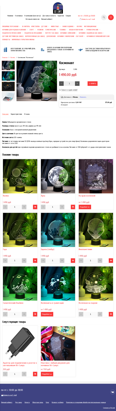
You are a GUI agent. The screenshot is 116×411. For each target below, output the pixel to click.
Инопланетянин (85, 249)
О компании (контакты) (32, 16)
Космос (13, 57)
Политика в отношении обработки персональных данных (86, 402)
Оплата (27, 402)
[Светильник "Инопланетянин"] (96, 230)
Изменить (83, 97)
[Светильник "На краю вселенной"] (96, 176)
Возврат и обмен (57, 402)
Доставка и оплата (49, 16)
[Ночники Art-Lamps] (58, 13)
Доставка (18, 402)
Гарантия (61, 16)
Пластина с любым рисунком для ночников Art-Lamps (55, 364)
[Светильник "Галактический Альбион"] (20, 283)
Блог (47, 402)
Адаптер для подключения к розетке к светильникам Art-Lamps (20, 364)
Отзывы (27, 114)
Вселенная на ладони (88, 303)
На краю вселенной (87, 196)
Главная (4, 57)
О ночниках (19, 16)
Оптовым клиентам (32, 19)
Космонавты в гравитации (52, 303)
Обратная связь (37, 402)
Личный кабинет (47, 19)
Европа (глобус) (47, 249)
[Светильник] (37, 81)
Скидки (68, 16)
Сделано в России (109, 408)
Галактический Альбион (13, 303)
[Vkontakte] (112, 392)
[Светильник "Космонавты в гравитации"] (58, 283)
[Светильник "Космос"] (20, 176)
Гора (5, 249)
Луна (43, 196)
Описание (5, 114)
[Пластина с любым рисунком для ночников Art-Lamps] (58, 343)
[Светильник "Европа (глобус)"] (58, 230)
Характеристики (16, 114)
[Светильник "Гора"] (20, 230)
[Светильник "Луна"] (58, 176)
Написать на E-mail (87, 19)
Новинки (10, 16)
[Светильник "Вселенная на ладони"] (96, 283)
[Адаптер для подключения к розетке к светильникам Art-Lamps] (20, 343)
